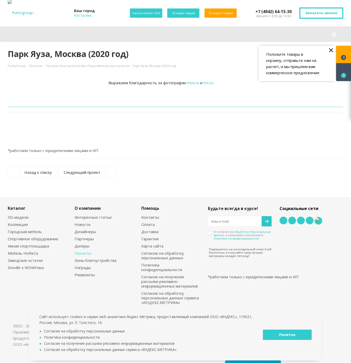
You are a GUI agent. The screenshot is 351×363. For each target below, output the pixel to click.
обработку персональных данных (242, 233)
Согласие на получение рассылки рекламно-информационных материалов (169, 281)
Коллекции (18, 224)
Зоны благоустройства (95, 260)
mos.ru (193, 82)
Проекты (83, 253)
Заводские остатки (25, 260)
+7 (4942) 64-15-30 (273, 11)
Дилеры (82, 246)
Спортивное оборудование (33, 238)
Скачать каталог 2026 (146, 13)
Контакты (150, 217)
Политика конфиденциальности (161, 267)
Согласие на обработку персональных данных (162, 255)
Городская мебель (25, 231)
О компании (88, 208)
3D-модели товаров (220, 13)
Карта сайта (152, 246)
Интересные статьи (93, 217)
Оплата (148, 224)
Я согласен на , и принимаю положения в (242, 235)
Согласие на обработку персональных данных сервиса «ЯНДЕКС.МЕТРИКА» (170, 298)
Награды (83, 267)
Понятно (287, 334)
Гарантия (150, 238)
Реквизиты (85, 274)
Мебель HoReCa (23, 253)
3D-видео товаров (183, 13)
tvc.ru (208, 82)
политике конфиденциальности (236, 238)
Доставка (150, 231)
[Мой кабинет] (334, 34)
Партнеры (84, 238)
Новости (82, 224)
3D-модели (18, 217)
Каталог (16, 208)
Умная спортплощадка (28, 246)
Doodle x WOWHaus (26, 267)
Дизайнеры (85, 231)
